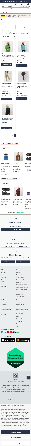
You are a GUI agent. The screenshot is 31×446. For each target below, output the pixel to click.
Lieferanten (3, 286)
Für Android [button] (23, 262)
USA (8, 381)
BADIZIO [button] (14, 33)
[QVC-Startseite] (1, 20)
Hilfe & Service (19, 292)
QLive (2, 281)
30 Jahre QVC (18, 12)
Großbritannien (13, 381)
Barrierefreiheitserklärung (22, 309)
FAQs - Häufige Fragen (21, 289)
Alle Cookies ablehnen (15, 437)
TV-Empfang (19, 321)
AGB (3, 391)
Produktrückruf (4, 288)
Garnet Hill (18, 399)
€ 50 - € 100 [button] (24, 33)
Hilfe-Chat (3, 272)
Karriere (18, 316)
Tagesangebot (5, 12)
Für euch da (3, 314)
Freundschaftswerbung (6, 309)
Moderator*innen (20, 318)
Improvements (4, 401)
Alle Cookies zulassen (15, 432)
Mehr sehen (6, 149)
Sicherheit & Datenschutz (22, 287)
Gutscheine (3, 307)
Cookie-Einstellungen (15, 443)
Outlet (17, 326)
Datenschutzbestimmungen (13, 391)
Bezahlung (18, 282)
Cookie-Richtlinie (15, 427)
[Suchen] (28, 9)
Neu (12, 12)
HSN (2, 399)
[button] (3, 5)
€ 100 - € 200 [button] (6, 36)
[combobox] (14, 9)
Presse (2, 284)
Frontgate (13, 399)
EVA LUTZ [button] (5, 33)
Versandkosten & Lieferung (22, 279)
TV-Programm (4, 304)
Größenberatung (20, 277)
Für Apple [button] (8, 262)
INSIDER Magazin (5, 302)
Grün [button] (15, 36)
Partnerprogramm (5, 312)
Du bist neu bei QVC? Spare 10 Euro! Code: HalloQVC (15, 1)
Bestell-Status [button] (23, 246)
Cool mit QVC (27, 12)
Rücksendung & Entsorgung (22, 284)
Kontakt (2, 274)
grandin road (24, 399)
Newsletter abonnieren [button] (15, 229)
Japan (22, 381)
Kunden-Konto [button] (8, 246)
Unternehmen (19, 302)
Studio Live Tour (20, 323)
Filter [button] (9, 27)
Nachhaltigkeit (19, 307)
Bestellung (18, 272)
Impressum (20, 393)
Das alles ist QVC (20, 304)
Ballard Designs (7, 399)
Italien (19, 381)
